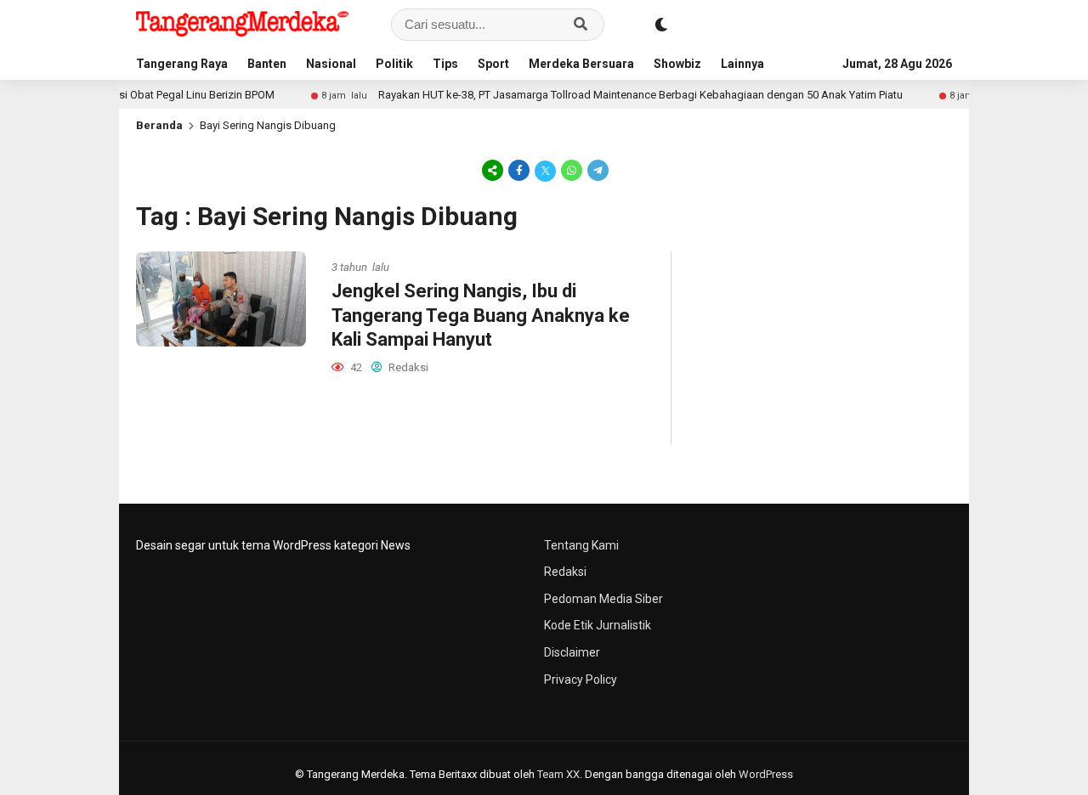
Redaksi (565, 571)
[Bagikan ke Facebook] (519, 170)
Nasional (331, 63)
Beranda (159, 125)
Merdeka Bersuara (581, 63)
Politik (394, 63)
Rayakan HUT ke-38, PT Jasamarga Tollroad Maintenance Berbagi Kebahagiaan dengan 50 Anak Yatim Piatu (622, 94)
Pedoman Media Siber (603, 599)
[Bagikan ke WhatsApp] (571, 170)
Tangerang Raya (182, 63)
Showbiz (677, 63)
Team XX (558, 774)
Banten (266, 63)
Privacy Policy (580, 679)
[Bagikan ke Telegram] (597, 170)
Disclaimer (572, 652)
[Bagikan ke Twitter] (545, 170)
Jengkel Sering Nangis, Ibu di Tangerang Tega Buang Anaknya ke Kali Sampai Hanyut (481, 315)
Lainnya (742, 63)
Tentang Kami (581, 545)
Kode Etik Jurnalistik (597, 625)
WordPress (766, 774)
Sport (493, 63)
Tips (445, 63)
